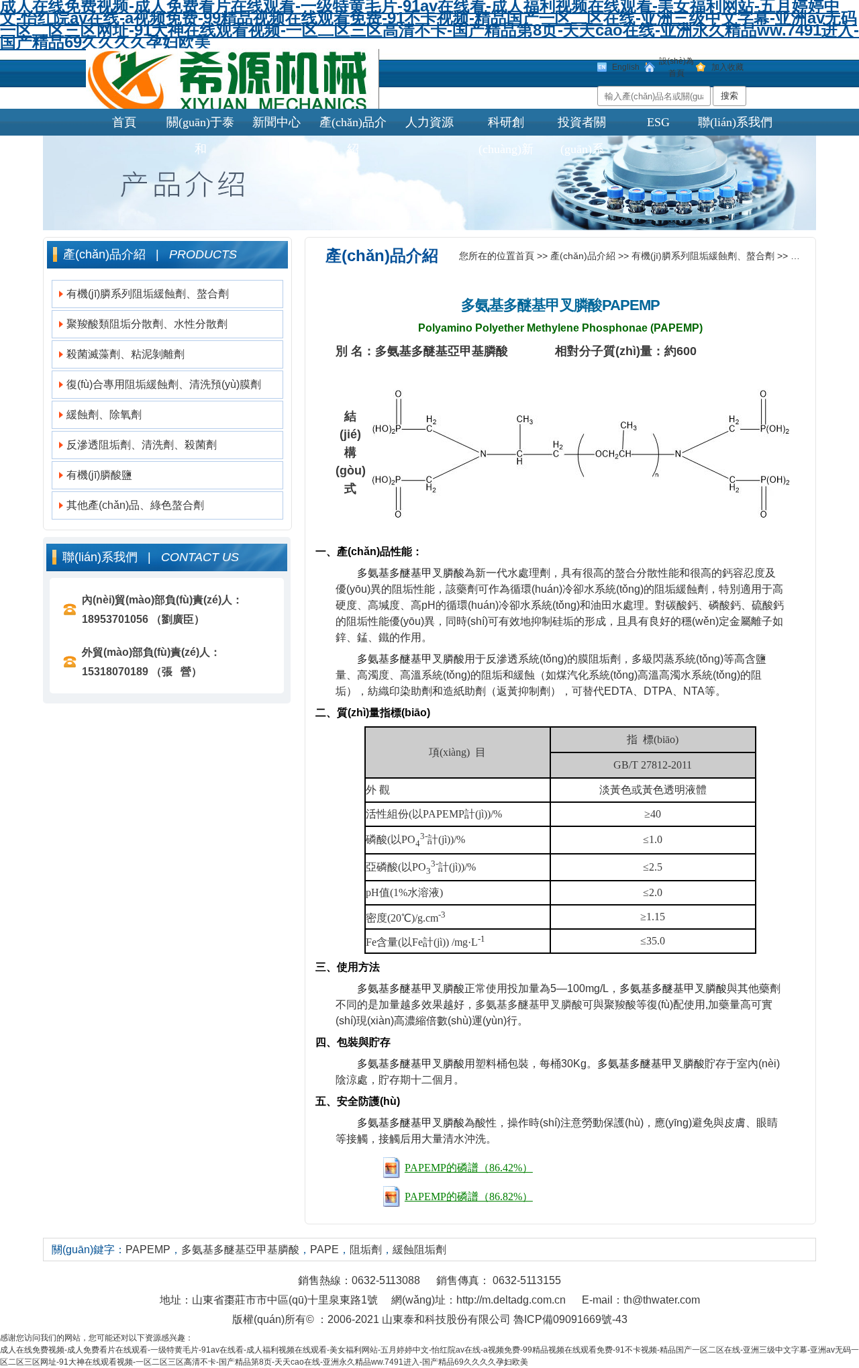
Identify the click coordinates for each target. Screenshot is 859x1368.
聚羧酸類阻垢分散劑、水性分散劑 (147, 324)
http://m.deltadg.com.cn (511, 1300)
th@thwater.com (661, 1300)
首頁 (124, 122)
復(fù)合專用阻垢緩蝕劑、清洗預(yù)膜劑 (163, 384)
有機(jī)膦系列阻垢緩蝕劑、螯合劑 (147, 293)
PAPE (324, 1249)
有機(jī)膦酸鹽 (99, 475)
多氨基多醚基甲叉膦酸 (531, 305)
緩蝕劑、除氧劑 (104, 414)
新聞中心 (276, 122)
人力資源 (429, 122)
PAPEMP (809, 255)
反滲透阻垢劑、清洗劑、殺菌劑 (141, 444)
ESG (658, 122)
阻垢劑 (366, 1249)
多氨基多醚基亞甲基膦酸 (240, 1249)
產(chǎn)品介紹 (353, 125)
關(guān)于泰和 (200, 125)
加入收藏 (727, 67)
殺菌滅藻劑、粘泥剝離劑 (125, 354)
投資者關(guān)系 (582, 125)
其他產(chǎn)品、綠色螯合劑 (135, 505)
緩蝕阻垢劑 (419, 1249)
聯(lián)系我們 (735, 122)
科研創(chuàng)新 (506, 125)
